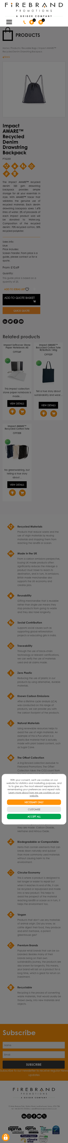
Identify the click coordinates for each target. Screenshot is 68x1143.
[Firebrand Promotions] (34, 10)
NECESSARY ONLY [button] (34, 802)
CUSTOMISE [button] (34, 809)
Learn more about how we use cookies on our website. (34, 794)
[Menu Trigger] (9, 21)
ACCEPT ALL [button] (34, 816)
